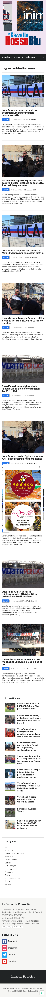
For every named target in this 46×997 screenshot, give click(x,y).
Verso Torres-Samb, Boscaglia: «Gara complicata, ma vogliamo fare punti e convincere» (28, 733)
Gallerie (8, 863)
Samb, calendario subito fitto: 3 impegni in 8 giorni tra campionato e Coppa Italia (29, 760)
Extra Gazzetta (11, 860)
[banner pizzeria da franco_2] (23, 484)
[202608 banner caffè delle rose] (23, 516)
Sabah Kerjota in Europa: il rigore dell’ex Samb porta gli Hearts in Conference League (28, 773)
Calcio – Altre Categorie (14, 853)
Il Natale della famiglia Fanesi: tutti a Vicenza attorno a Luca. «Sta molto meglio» (23, 320)
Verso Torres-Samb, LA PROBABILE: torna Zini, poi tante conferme (28, 706)
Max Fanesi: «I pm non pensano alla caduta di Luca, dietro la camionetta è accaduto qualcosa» (23, 183)
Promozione (10, 872)
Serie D (8, 884)
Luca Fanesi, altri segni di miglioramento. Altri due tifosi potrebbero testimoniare (19, 594)
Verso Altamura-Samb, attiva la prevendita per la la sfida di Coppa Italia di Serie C (29, 719)
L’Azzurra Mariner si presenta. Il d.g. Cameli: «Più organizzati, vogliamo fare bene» (28, 746)
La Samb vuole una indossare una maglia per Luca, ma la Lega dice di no (22, 662)
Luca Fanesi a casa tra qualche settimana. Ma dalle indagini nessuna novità (19, 113)
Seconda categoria (12, 878)
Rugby (7, 875)
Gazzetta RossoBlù (23, 976)
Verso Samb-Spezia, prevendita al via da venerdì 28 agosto (26, 799)
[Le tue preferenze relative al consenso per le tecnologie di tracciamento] (42, 993)
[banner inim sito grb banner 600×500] (23, 16)
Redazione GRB (31, 120)
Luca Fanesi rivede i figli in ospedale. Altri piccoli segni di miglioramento (22, 457)
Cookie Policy (18, 927)
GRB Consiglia (10, 866)
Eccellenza (9, 857)
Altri (6, 847)
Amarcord (9, 850)
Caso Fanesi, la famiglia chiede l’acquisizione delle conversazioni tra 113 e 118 (21, 389)
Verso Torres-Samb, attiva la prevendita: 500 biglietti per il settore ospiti (28, 787)
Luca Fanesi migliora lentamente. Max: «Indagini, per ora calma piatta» (23, 251)
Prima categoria (11, 869)
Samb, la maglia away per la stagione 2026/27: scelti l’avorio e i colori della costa (29, 824)
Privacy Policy (7, 927)
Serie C (5, 120)
